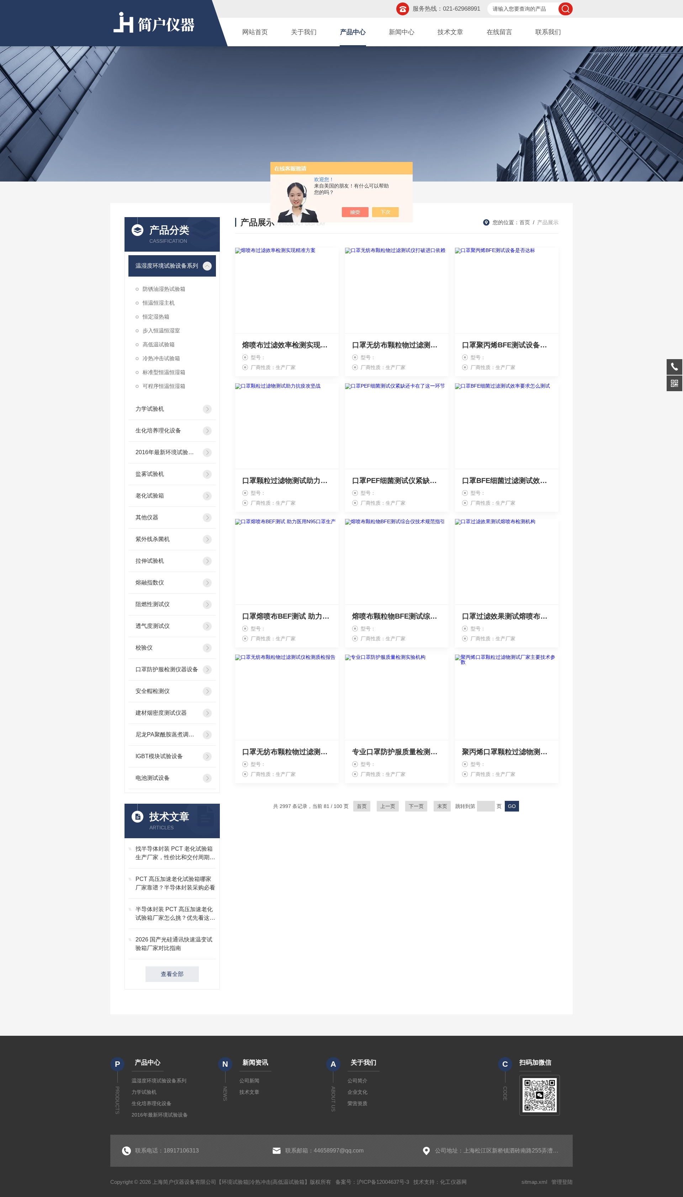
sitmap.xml (534, 1182)
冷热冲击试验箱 (161, 358)
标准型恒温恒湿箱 (164, 372)
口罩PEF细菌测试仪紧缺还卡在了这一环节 (396, 480)
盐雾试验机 (150, 474)
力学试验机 (150, 409)
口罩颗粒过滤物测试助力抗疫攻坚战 (287, 480)
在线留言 (499, 32)
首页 (524, 222)
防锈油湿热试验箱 (164, 289)
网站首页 (255, 32)
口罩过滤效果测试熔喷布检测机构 (506, 616)
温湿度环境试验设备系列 (167, 266)
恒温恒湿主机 (159, 303)
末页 (442, 806)
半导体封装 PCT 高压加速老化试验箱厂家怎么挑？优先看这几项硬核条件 (175, 914)
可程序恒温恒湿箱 (164, 386)
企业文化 (357, 1092)
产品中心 (353, 32)
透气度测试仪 (153, 626)
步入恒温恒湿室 (161, 330)
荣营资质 (357, 1103)
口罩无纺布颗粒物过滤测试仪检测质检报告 (287, 752)
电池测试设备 (153, 778)
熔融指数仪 (150, 582)
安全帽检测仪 (153, 691)
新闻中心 (401, 32)
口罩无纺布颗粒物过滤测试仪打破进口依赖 (396, 345)
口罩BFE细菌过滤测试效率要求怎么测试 (506, 480)
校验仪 (144, 648)
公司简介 (357, 1080)
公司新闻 (249, 1080)
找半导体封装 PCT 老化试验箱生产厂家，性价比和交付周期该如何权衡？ (175, 854)
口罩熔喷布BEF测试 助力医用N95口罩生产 (287, 616)
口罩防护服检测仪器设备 (167, 669)
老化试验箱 (150, 496)
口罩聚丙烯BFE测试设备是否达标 (506, 345)
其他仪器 (147, 517)
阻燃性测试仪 (153, 604)
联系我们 (548, 32)
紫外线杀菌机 (153, 539)
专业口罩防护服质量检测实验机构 (396, 752)
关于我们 (304, 32)
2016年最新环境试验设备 (167, 452)
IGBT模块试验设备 (159, 756)
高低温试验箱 (159, 344)
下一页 (416, 806)
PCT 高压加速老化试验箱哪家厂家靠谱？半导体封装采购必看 (175, 883)
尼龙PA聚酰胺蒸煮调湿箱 (167, 734)
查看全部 (172, 974)
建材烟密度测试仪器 (161, 713)
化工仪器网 (453, 1182)
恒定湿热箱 (156, 317)
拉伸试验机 (150, 561)
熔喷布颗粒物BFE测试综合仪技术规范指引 (396, 616)
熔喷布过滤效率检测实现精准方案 (287, 345)
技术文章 (450, 32)
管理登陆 (562, 1182)
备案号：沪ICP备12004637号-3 (372, 1182)
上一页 (387, 806)
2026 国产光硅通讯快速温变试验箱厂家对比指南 (174, 943)
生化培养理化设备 (158, 430)
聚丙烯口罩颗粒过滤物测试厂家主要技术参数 (506, 752)
